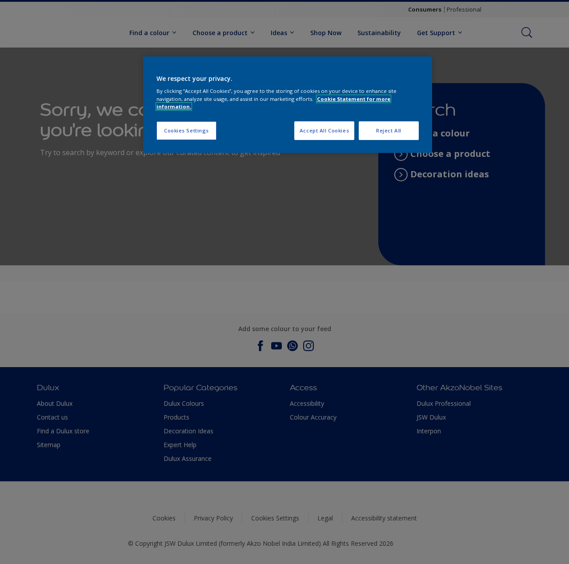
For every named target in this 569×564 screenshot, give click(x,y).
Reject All (388, 130)
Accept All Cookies (324, 130)
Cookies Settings (186, 130)
